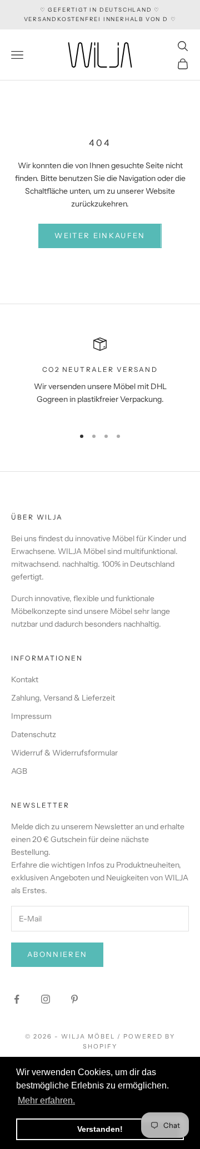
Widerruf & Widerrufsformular (64, 753)
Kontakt (24, 679)
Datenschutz (33, 734)
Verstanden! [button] (100, 1129)
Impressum (31, 716)
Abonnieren (57, 954)
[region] (100, 377)
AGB (19, 771)
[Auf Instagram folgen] (45, 999)
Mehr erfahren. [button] (46, 1100)
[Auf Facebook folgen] (16, 999)
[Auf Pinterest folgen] (74, 999)
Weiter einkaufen (99, 235)
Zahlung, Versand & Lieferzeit (63, 698)
